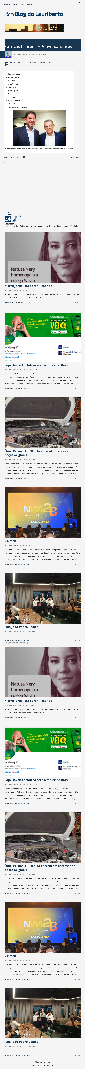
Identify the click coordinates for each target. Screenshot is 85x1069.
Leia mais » (77, 302)
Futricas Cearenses (15, 157)
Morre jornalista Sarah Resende (28, 286)
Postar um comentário (22, 302)
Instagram (15, 4)
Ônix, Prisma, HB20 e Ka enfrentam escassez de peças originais (40, 453)
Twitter (22, 4)
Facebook (7, 4)
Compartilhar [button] (74, 157)
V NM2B (10, 541)
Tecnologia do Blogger (43, 1062)
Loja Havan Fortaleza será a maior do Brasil (37, 365)
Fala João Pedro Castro (21, 627)
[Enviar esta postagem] (24, 157)
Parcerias (29, 4)
